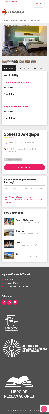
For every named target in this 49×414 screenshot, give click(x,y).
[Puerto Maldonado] (9, 221)
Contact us (25, 25)
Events (15, 25)
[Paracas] (9, 232)
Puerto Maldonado (25, 220)
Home (3, 4)
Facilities (38, 68)
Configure (10, 4)
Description (24, 68)
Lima (18, 242)
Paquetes (7, 25)
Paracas (20, 231)
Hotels (37, 20)
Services (22, 20)
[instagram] (15, 302)
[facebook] (4, 302)
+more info (8, 87)
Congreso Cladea (14, 160)
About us (13, 20)
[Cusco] (9, 255)
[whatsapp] (9, 302)
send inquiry (24, 167)
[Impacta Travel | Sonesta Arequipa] (13, 12)
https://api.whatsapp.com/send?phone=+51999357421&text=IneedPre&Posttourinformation (24, 200)
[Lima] (9, 244)
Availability (9, 68)
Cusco (19, 254)
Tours (30, 20)
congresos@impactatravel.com (19, 286)
